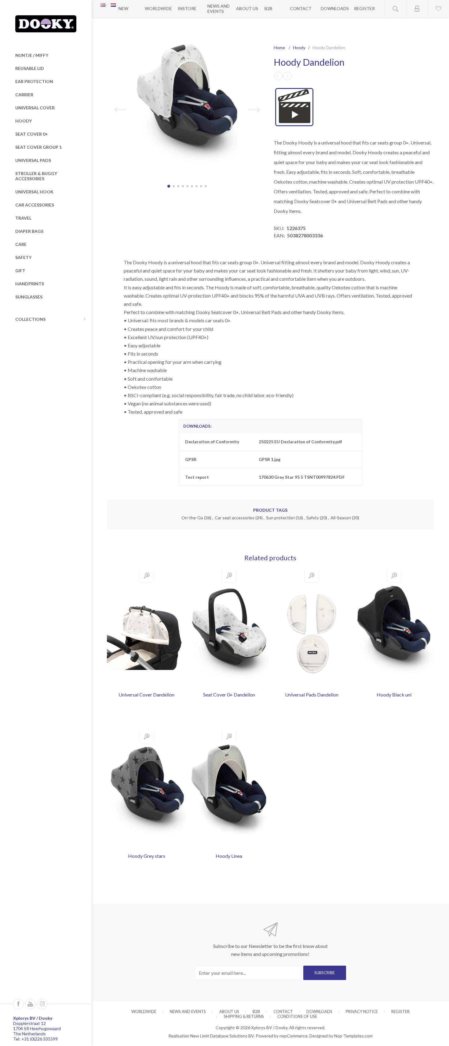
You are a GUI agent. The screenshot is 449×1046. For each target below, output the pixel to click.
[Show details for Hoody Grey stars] (146, 795)
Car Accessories (34, 204)
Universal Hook (34, 191)
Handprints (29, 283)
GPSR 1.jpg (269, 459)
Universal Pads (33, 160)
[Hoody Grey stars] (287, 76)
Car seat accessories (234, 517)
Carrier (24, 94)
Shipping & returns (244, 1016)
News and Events (218, 8)
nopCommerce (293, 1035)
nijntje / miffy (31, 55)
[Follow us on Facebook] (18, 1004)
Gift (20, 270)
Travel (23, 218)
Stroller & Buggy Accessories (36, 176)
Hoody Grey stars (146, 856)
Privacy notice (362, 1011)
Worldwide (158, 8)
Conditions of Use (297, 1016)
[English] (103, 5)
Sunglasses (28, 296)
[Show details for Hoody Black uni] (393, 634)
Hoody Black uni (394, 694)
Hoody (23, 120)
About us (247, 8)
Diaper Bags (29, 231)
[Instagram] (42, 1004)
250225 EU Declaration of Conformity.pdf (300, 441)
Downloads (335, 8)
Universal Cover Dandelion (146, 694)
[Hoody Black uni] (278, 76)
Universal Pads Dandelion (311, 694)
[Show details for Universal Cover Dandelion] (146, 634)
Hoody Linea (229, 856)
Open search (395, 8)
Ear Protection (34, 81)
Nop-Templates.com (353, 1035)
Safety (23, 257)
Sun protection (280, 517)
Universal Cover (35, 107)
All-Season (340, 517)
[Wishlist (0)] (438, 8)
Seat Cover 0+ (31, 134)
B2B (268, 8)
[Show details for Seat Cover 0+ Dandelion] (228, 634)
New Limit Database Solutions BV (222, 1035)
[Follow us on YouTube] (30, 1004)
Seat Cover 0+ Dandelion (229, 694)
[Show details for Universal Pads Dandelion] (311, 634)
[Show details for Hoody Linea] (228, 795)
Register (364, 8)
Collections (30, 319)
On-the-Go (192, 517)
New (123, 8)
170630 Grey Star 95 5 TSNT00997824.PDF (302, 477)
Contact (301, 8)
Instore (187, 8)
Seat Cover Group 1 (38, 147)
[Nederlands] (113, 5)
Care (21, 244)
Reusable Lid (29, 68)
